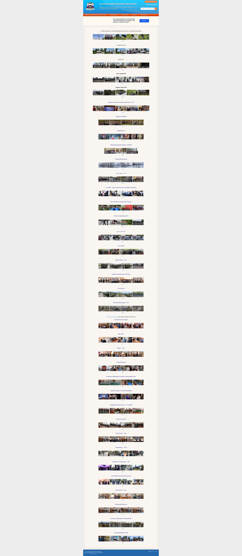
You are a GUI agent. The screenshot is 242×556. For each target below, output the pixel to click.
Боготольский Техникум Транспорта (118, 4)
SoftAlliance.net (154, 551)
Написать (144, 20)
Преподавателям (114, 14)
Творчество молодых (112, 316)
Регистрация (153, 4)
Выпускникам (144, 14)
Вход (148, 4)
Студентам (134, 14)
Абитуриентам (124, 14)
